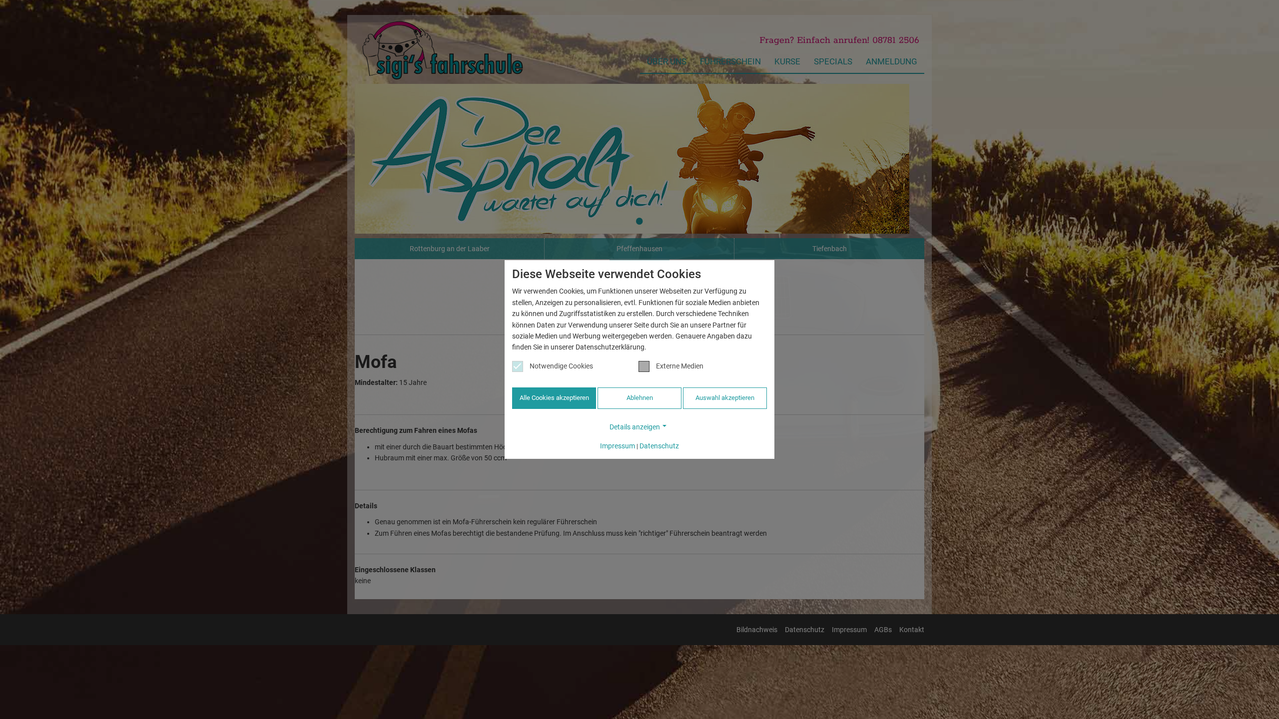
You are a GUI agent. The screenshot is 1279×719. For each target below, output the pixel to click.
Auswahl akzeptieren (724, 397)
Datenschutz (659, 446)
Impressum (617, 446)
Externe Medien (679, 366)
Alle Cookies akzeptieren (554, 397)
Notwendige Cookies (561, 366)
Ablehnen (640, 397)
